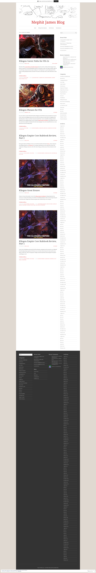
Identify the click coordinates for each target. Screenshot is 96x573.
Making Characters (31, 205)
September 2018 (63, 288)
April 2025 (62, 147)
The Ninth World (63, 115)
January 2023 (62, 191)
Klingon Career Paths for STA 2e (34, 61)
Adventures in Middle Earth (65, 76)
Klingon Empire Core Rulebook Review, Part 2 (37, 136)
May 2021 (61, 228)
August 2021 (62, 222)
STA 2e (25, 78)
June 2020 (62, 249)
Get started (56, 1)
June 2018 (62, 294)
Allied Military (35, 77)
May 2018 (61, 296)
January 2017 (62, 326)
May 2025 (62, 145)
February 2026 (62, 135)
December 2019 (63, 259)
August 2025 (62, 139)
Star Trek (26, 77)
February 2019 (62, 278)
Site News (62, 109)
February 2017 (62, 325)
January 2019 (62, 280)
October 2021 (62, 218)
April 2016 (62, 344)
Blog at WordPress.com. (41, 567)
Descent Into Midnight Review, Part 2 (66, 46)
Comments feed (36, 376)
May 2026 (62, 129)
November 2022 (63, 195)
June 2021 (62, 226)
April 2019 (62, 274)
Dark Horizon (51, 28)
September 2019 (63, 265)
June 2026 (62, 128)
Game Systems (58, 28)
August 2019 (62, 267)
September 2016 (63, 334)
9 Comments (55, 246)
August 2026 (62, 126)
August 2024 (62, 155)
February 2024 (62, 166)
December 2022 (63, 193)
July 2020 (62, 247)
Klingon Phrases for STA (30, 110)
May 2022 (62, 205)
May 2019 (62, 272)
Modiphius (51, 258)
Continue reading (23, 75)
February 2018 (62, 301)
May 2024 (62, 160)
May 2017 (61, 319)
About (35, 28)
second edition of (31, 66)
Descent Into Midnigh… (66, 63)
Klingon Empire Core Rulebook (41, 196)
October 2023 (62, 174)
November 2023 (63, 172)
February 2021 (62, 234)
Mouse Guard (62, 103)
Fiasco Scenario (63, 93)
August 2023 (62, 178)
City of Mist (62, 82)
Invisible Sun (62, 97)
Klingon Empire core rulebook (43, 120)
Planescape (62, 107)
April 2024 (62, 162)
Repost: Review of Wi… (66, 57)
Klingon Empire (47, 77)
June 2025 (62, 143)
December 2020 (63, 238)
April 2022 (62, 207)
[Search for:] (68, 33)
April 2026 (62, 131)
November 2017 (63, 307)
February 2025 (62, 151)
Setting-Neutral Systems (42, 28)
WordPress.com (36, 378)
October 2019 (62, 263)
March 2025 (62, 149)
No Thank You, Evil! (63, 105)
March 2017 (62, 323)
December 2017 (63, 305)
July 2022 (61, 201)
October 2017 (62, 309)
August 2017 (62, 313)
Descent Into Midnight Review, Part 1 (66, 48)
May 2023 (62, 184)
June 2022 (62, 203)
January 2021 (62, 236)
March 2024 (62, 164)
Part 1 (49, 143)
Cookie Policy (19, 571)
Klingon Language (43, 128)
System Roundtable (63, 113)
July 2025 (61, 141)
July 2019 (61, 269)
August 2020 (62, 245)
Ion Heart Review (63, 50)
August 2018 (62, 290)
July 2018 (61, 292)
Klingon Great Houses (29, 190)
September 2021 (63, 220)
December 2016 (63, 328)
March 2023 (62, 187)
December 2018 (63, 282)
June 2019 (62, 270)
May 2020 (62, 251)
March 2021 (62, 232)
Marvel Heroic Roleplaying (65, 101)
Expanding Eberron (63, 92)
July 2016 (61, 338)
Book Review (27, 153)
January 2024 (62, 168)
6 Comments (55, 192)
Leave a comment (54, 63)
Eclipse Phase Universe (64, 90)
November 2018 (63, 284)
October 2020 (62, 241)
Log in (35, 373)
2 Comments (55, 140)
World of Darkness (63, 119)
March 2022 (62, 209)
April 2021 (62, 230)
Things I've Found (63, 117)
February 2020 (62, 255)
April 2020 (62, 253)
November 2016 (63, 330)
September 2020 (63, 243)
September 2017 (63, 311)
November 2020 (63, 240)
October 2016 (62, 332)
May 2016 (61, 342)
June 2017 (62, 317)
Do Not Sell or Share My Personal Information (51, 567)
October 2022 (62, 197)
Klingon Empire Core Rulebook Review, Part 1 (37, 242)
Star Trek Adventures (40, 205)
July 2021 (61, 224)
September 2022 (63, 199)
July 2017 (61, 315)
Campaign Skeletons (63, 80)
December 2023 (63, 170)
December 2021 (63, 214)
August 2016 (62, 336)
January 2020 (62, 257)
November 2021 (63, 216)
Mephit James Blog (48, 22)
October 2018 (62, 286)
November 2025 (63, 137)
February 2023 (62, 189)
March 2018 (62, 299)
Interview (62, 95)
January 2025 (62, 153)
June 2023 (62, 182)
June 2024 (62, 158)
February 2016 (62, 348)
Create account (36, 371)
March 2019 (62, 276)
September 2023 (63, 176)
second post (30, 145)
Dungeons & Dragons (64, 88)
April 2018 (62, 297)
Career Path (41, 77)
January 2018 (62, 303)
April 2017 (62, 321)
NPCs (50, 153)
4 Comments (55, 112)
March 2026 (62, 133)
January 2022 (62, 213)
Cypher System (62, 84)
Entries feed (35, 375)
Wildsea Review (73, 59)
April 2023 (62, 185)
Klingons (50, 128)
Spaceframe (54, 153)
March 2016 (62, 346)
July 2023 (61, 180)
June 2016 (62, 340)
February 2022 (62, 211)
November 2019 (63, 261)
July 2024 (61, 156)
